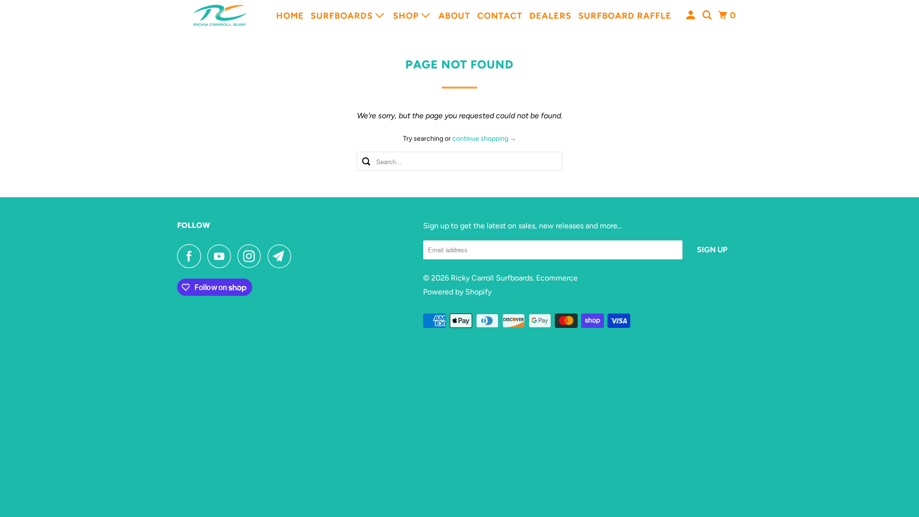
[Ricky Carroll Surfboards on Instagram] (251, 256)
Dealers (550, 16)
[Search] (708, 15)
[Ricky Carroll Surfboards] (220, 15)
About (454, 16)
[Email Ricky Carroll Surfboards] (282, 256)
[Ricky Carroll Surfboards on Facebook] (191, 256)
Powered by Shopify (457, 291)
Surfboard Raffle (625, 16)
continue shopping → (484, 139)
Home (290, 16)
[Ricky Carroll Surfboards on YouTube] (221, 256)
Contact (500, 16)
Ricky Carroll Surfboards (492, 277)
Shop (407, 16)
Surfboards (343, 16)
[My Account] (691, 15)
